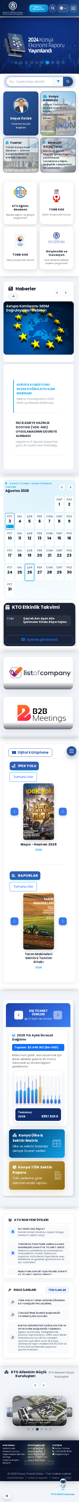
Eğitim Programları (38, 1457)
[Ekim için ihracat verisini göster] (52, 1090)
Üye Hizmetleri (36, 1445)
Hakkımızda (9, 1448)
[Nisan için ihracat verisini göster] (29, 1090)
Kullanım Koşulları (38, 1478)
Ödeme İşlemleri (36, 1454)
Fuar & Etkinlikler (36, 1460)
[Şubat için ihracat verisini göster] (21, 1090)
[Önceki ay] (62, 487)
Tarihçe (7, 1457)
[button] (37, 398)
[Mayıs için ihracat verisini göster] (32, 1090)
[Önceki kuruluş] (35, 1385)
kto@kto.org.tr (62, 1454)
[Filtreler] (58, 81)
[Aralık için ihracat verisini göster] (59, 1090)
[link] (39, 1411)
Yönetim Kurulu (11, 1451)
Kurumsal (9, 1445)
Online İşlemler (36, 1448)
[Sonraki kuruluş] (43, 1385)
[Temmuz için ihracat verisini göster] (40, 1090)
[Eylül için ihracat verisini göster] (48, 1090)
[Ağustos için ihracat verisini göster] (44, 1090)
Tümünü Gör (23, 777)
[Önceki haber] (57, 292)
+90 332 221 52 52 (63, 1451)
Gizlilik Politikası (15, 1478)
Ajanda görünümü (42, 639)
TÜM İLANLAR (57, 1290)
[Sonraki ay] (70, 487)
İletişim (7, 1463)
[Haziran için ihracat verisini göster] (36, 1090)
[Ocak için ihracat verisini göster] (17, 1090)
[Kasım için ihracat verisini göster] (55, 1090)
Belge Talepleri (35, 1451)
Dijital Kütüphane (33, 752)
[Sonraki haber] (65, 292)
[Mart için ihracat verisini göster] (25, 1090)
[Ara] (53, 8)
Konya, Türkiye (62, 1448)
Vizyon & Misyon (11, 1460)
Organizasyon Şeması (14, 1454)
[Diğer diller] (62, 8)
